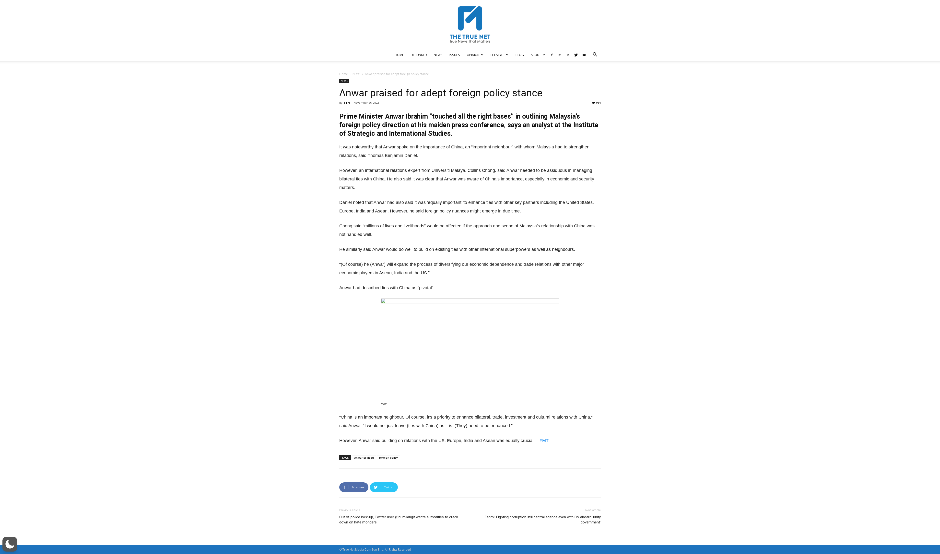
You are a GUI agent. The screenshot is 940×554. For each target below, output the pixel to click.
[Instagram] (560, 55)
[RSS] (568, 55)
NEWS (438, 55)
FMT (544, 440)
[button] (595, 55)
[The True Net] (470, 24)
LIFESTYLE (498, 55)
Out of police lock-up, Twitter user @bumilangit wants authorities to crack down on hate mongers (398, 519)
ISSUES (454, 55)
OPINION (473, 55)
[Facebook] (551, 55)
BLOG (520, 55)
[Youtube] (584, 55)
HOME (399, 55)
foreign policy (388, 457)
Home (343, 74)
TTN (347, 102)
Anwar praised (364, 457)
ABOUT (536, 55)
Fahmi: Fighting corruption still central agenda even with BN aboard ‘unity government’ (543, 519)
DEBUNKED (419, 55)
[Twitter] (576, 55)
